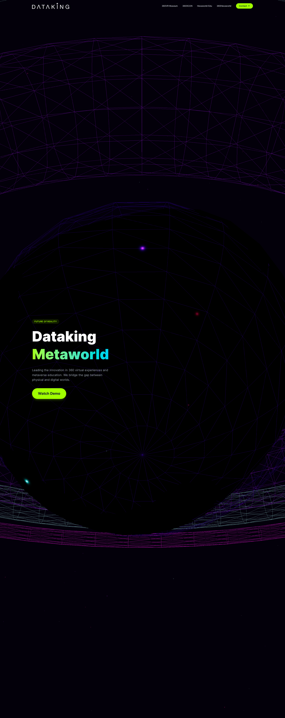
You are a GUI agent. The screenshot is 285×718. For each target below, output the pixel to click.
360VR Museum (170, 6)
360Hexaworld (224, 6)
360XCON (187, 6)
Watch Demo (49, 393)
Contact (243, 6)
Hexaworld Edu (204, 6)
